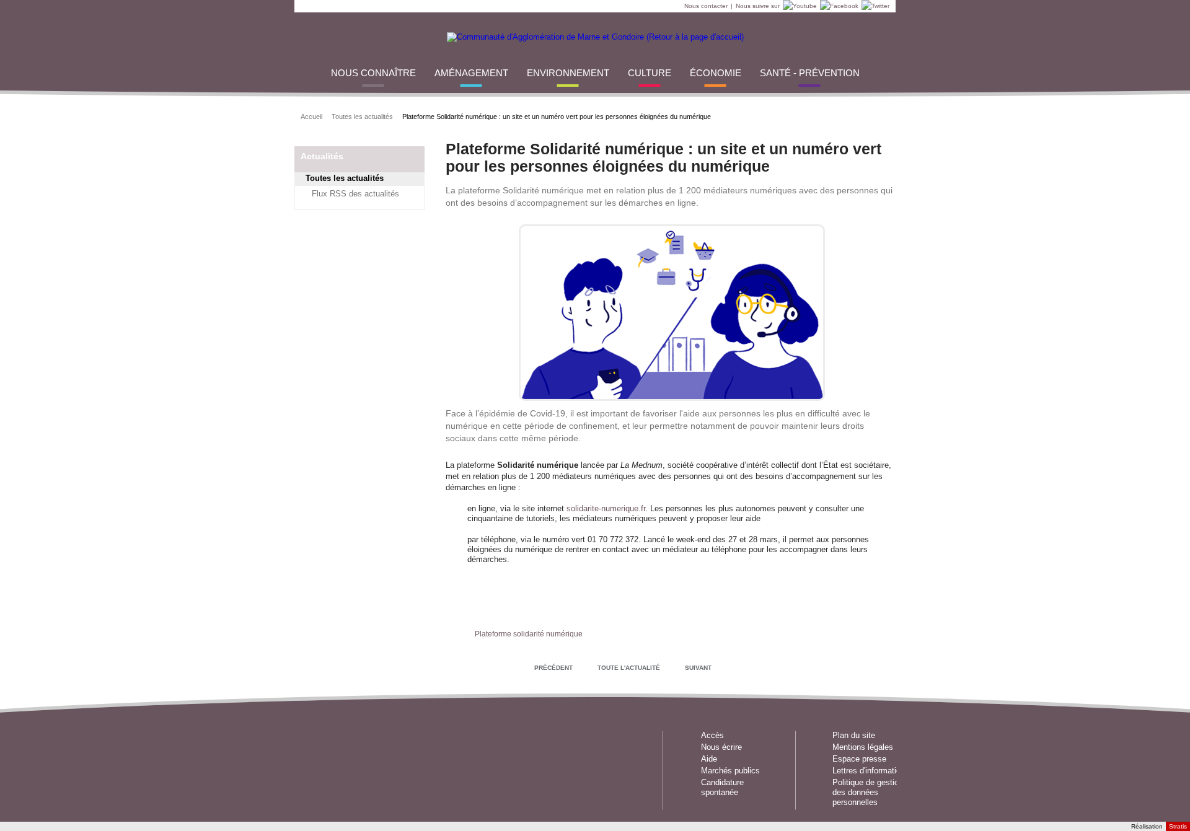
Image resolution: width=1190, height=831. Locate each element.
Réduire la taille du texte (846, 115)
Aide (709, 758)
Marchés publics (730, 770)
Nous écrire (721, 747)
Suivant (698, 667)
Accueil (311, 116)
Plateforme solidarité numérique (529, 634)
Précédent (553, 667)
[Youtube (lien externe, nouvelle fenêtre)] (798, 6)
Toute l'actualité (628, 667)
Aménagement (471, 73)
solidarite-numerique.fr (605, 508)
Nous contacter (706, 5)
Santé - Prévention (810, 73)
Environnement (568, 73)
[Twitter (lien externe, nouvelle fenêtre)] (873, 6)
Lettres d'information (868, 770)
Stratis (1178, 826)
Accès (712, 735)
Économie (715, 73)
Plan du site (853, 735)
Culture (649, 73)
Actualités (322, 156)
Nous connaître (373, 73)
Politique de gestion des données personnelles (867, 792)
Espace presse (859, 758)
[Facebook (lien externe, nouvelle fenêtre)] (837, 6)
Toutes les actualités (362, 116)
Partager (769, 115)
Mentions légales (862, 747)
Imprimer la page (877, 115)
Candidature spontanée (722, 787)
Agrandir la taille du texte (862, 115)
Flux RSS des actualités (355, 193)
